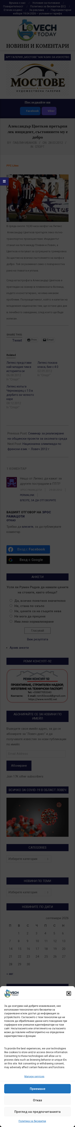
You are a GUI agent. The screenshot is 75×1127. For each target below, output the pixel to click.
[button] (69, 993)
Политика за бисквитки (32, 1121)
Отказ (37, 1100)
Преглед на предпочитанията (37, 1112)
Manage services (34, 1076)
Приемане (37, 1089)
